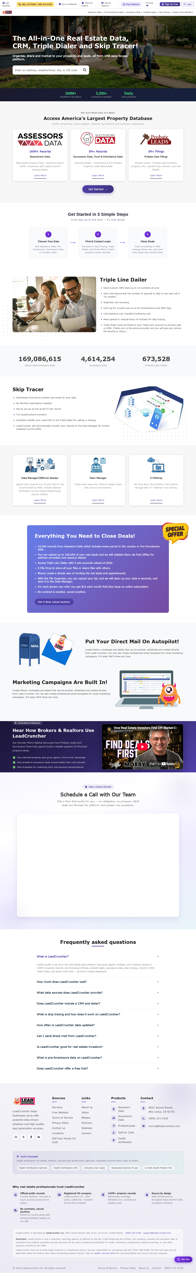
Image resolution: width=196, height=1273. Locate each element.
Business (87, 1128)
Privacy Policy (60, 1122)
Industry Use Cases (94, 1167)
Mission (86, 1117)
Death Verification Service (33, 1167)
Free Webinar (132, 4)
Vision (85, 1112)
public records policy (105, 1253)
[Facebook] (31, 1137)
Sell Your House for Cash (64, 1140)
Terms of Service (62, 1117)
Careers (86, 1133)
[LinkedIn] (39, 1137)
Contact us (58, 1128)
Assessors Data (94, 12)
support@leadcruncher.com (157, 1233)
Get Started (96, 189)
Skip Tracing (164, 12)
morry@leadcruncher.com (164, 1126)
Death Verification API (65, 1167)
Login (189, 4)
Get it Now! (54, 602)
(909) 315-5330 (158, 1118)
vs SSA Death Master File (158, 1167)
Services (57, 1107)
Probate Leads (149, 12)
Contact (156, 1268)
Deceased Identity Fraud (125, 1167)
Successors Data (133, 12)
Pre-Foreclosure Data (113, 12)
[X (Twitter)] (23, 1137)
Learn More (40, 175)
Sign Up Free (171, 4)
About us (87, 1107)
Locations (58, 1133)
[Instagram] (16, 1137)
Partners (87, 1122)
